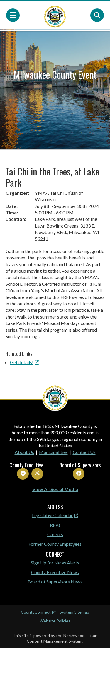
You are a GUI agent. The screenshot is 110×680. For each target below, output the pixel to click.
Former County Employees (55, 544)
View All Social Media (55, 489)
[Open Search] (97, 15)
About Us (24, 452)
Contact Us (84, 452)
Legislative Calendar (52, 515)
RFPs (55, 525)
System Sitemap (74, 612)
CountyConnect (36, 612)
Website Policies (55, 620)
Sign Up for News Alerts (55, 562)
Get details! (21, 362)
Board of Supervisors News (55, 581)
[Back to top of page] (98, 666)
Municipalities (53, 452)
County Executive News (55, 572)
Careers (55, 534)
